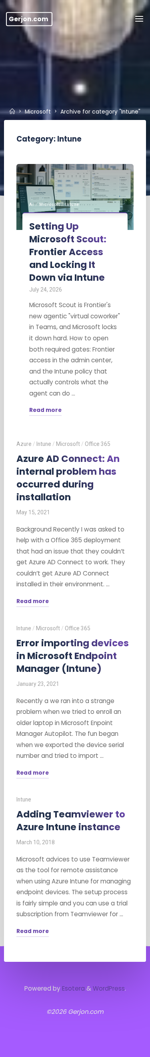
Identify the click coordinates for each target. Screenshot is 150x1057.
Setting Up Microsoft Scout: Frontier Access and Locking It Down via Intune (67, 252)
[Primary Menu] (139, 19)
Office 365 (97, 443)
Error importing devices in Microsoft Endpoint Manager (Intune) (72, 655)
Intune (72, 204)
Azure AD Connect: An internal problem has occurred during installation (68, 477)
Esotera (72, 988)
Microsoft (38, 112)
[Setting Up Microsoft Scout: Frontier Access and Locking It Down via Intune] (75, 197)
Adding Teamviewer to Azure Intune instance (70, 820)
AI (31, 204)
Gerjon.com (28, 19)
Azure (24, 443)
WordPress (109, 988)
